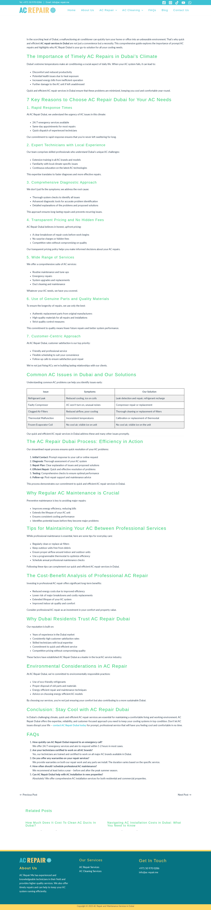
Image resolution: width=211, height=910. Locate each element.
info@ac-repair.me (60, 2)
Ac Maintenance (114, 830)
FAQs (152, 10)
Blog (165, 10)
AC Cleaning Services (90, 871)
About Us (87, 10)
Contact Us (181, 10)
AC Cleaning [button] (131, 10)
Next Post (184, 795)
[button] (115, 10)
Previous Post (28, 795)
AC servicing (62, 830)
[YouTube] (183, 2)
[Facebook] (164, 2)
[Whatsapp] (190, 2)
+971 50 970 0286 (32, 2)
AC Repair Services (89, 867)
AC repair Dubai (49, 830)
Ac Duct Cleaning (33, 830)
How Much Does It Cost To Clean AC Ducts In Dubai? (61, 824)
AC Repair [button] (106, 10)
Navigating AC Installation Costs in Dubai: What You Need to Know (144, 824)
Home (72, 10)
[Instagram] (170, 2)
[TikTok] (177, 2)
